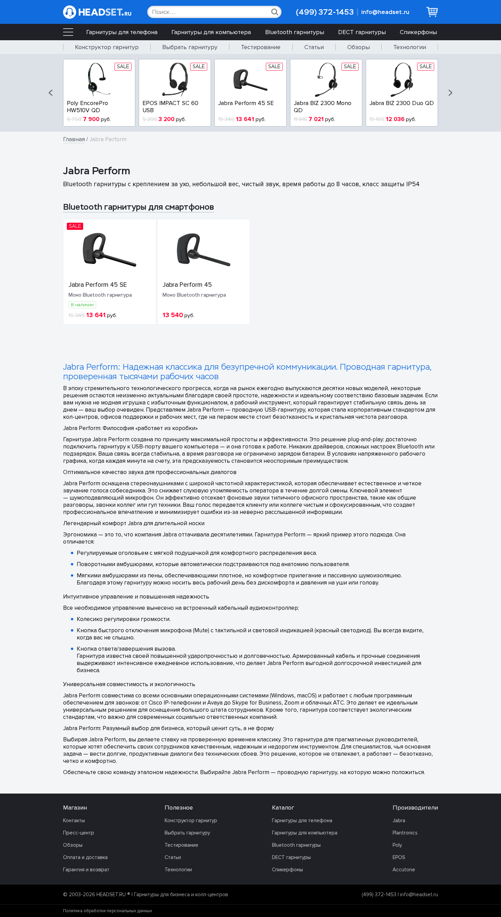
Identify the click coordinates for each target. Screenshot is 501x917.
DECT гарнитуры (362, 32)
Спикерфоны (418, 32)
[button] (51, 92)
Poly (397, 845)
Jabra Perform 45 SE (98, 285)
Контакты (74, 820)
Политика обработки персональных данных (107, 911)
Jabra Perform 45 (187, 285)
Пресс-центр (78, 833)
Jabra (399, 820)
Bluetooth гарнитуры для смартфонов (138, 207)
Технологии (409, 47)
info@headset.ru (385, 12)
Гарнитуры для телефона (121, 32)
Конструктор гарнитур (107, 47)
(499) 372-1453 (325, 12)
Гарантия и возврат (86, 870)
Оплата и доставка (85, 857)
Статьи (314, 47)
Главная (74, 139)
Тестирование (260, 47)
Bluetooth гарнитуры (294, 32)
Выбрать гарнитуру (189, 47)
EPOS (399, 857)
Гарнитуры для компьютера (211, 32)
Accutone (404, 870)
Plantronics (405, 833)
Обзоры (358, 47)
